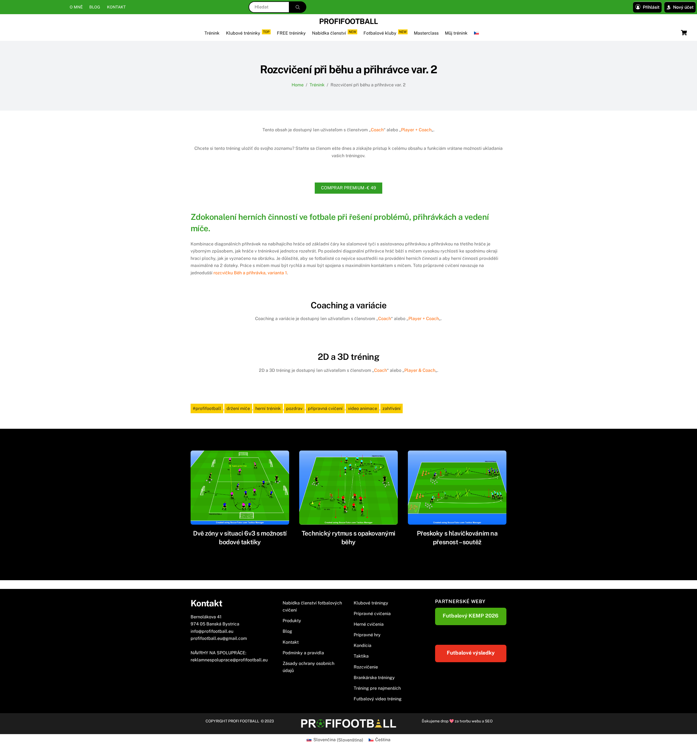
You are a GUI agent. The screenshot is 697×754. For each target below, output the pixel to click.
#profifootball (207, 408)
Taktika (361, 656)
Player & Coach (419, 370)
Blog (94, 7)
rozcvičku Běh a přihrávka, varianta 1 (250, 272)
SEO (489, 721)
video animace (362, 408)
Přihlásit (651, 7)
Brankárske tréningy (374, 677)
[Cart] (683, 32)
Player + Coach (416, 129)
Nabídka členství (334, 33)
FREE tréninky (291, 33)
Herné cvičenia (369, 624)
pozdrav (294, 408)
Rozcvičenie (366, 667)
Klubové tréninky (248, 33)
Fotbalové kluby (384, 33)
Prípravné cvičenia (372, 613)
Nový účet (683, 7)
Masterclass (426, 33)
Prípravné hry (367, 634)
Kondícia (362, 645)
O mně (76, 7)
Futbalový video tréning (378, 698)
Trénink (211, 33)
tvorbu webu (470, 721)
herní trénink (268, 408)
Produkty (292, 620)
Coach (377, 129)
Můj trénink (456, 33)
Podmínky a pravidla (303, 652)
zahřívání (392, 408)
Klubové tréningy (371, 603)
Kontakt (116, 7)
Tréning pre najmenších (377, 688)
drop (445, 721)
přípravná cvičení (325, 408)
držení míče (238, 408)
